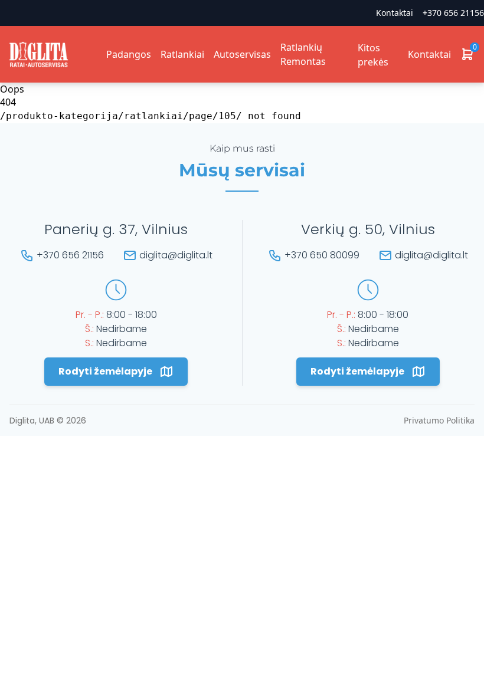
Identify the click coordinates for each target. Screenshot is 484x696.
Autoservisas (242, 54)
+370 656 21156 (453, 12)
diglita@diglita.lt (175, 255)
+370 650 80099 (321, 255)
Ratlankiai (182, 54)
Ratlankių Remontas (303, 54)
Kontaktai (429, 54)
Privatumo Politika (439, 420)
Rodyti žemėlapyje (105, 371)
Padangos (128, 54)
